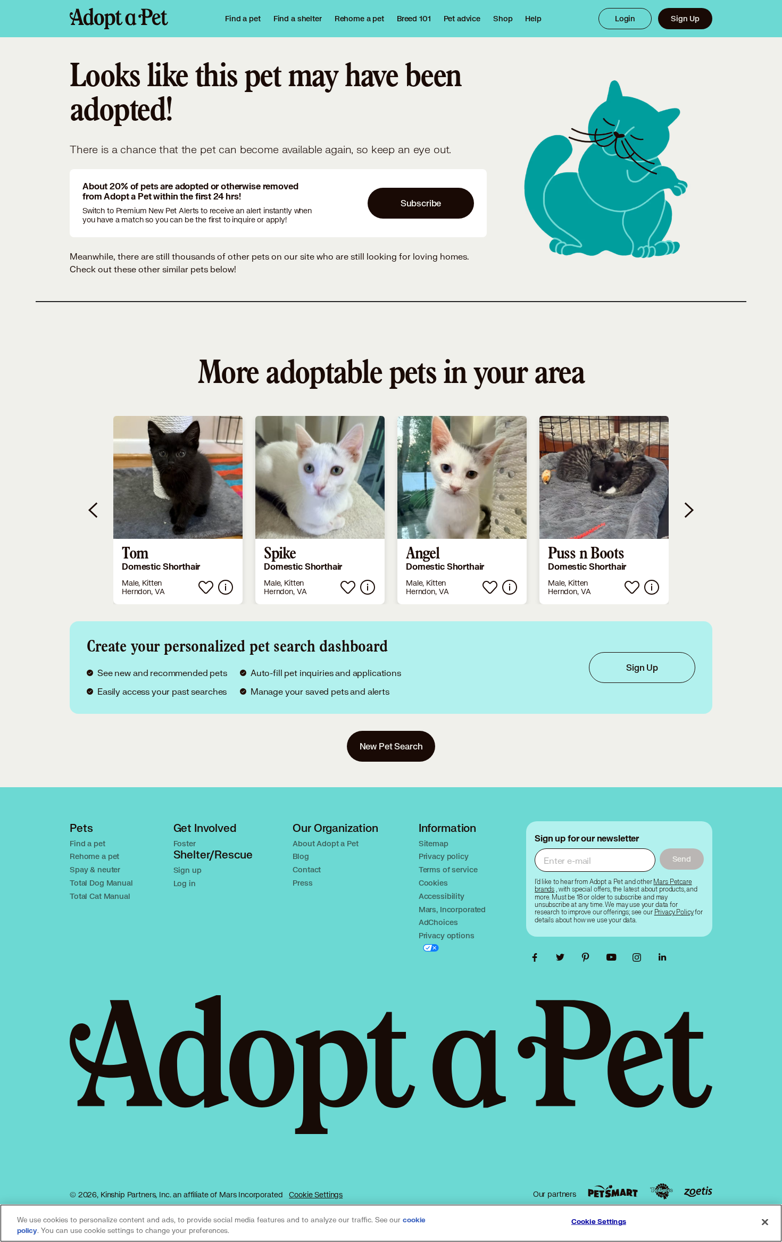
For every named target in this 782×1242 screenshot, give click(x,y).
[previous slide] (93, 510)
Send (681, 858)
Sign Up (685, 18)
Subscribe (421, 203)
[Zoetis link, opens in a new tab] (698, 1191)
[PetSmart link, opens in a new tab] (613, 1191)
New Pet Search (391, 746)
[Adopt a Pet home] (119, 18)
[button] (178, 510)
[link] (359, 18)
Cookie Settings (316, 1194)
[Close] (765, 1222)
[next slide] (688, 510)
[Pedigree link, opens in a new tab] (661, 1191)
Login (625, 18)
